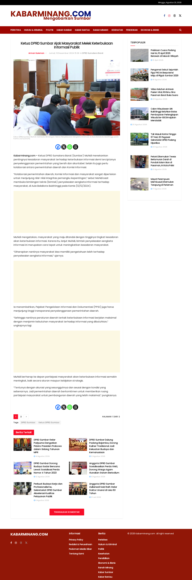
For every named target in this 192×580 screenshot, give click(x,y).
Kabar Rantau (82, 29)
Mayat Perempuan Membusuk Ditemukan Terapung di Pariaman (162, 182)
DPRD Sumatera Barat (92, 53)
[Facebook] (58, 147)
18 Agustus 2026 (159, 79)
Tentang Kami (76, 553)
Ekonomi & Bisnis (150, 29)
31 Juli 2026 (96, 497)
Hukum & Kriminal (33, 29)
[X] (63, 147)
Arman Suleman (36, 53)
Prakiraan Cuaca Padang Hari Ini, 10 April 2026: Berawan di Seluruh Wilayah (164, 53)
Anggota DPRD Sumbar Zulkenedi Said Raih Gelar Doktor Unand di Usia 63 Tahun (103, 488)
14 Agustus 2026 (42, 456)
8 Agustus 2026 (42, 500)
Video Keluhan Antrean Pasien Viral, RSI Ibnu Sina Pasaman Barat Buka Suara (164, 92)
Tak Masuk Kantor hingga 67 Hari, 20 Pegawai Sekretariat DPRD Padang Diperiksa (163, 138)
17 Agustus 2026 (159, 189)
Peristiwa (15, 29)
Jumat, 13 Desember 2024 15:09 (64, 53)
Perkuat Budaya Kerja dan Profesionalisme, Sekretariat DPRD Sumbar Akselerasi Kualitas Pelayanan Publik (48, 490)
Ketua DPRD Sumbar (49, 422)
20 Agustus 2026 (159, 99)
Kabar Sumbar (64, 29)
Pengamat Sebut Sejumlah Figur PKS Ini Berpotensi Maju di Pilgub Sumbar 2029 (164, 72)
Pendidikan (132, 29)
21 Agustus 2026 (159, 169)
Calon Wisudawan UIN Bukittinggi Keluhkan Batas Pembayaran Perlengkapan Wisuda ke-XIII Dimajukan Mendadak (164, 114)
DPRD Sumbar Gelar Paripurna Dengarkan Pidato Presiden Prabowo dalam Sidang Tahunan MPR (48, 446)
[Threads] (75, 147)
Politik (49, 29)
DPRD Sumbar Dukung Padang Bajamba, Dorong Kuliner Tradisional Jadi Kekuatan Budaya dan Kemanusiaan (103, 446)
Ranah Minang (100, 29)
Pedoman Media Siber (80, 548)
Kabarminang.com (146, 533)
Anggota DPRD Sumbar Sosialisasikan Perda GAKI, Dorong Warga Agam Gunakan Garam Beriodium (104, 468)
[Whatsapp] (69, 147)
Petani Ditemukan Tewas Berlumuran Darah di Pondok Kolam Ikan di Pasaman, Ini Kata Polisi (163, 161)
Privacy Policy (76, 539)
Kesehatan (117, 29)
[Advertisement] (67, 212)
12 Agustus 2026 (98, 456)
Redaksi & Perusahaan (80, 544)
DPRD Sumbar (28, 422)
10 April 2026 (157, 60)
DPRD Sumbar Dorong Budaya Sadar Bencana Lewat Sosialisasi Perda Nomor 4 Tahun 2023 (47, 468)
